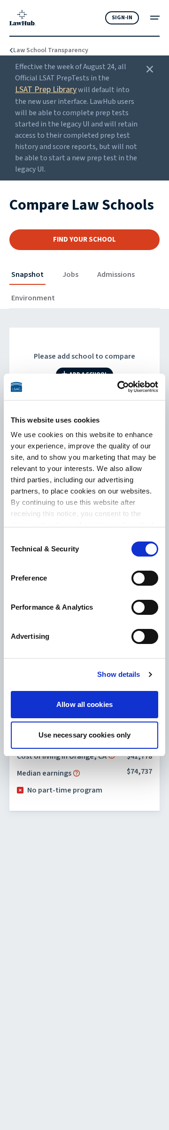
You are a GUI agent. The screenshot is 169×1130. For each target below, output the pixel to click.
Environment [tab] (33, 298)
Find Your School (84, 239)
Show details (118, 674)
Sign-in (122, 18)
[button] (76, 773)
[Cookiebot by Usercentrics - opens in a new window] (119, 387)
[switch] (144, 578)
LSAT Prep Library (46, 89)
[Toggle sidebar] (155, 18)
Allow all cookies (84, 704)
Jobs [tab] (70, 274)
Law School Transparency (45, 50)
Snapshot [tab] (27, 274)
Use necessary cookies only (84, 735)
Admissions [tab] (116, 274)
